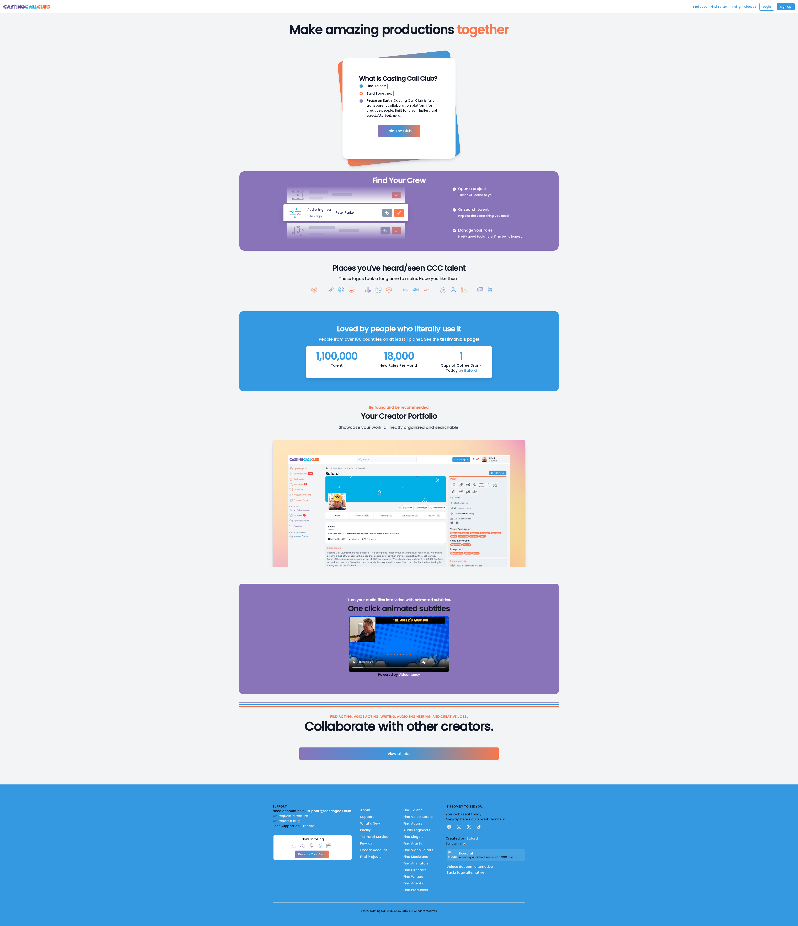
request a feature (293, 816)
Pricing (365, 830)
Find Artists (412, 843)
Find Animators (416, 863)
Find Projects (371, 856)
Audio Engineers (416, 830)
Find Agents (413, 883)
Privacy (366, 843)
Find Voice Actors (418, 816)
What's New (370, 823)
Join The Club (399, 130)
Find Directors (414, 870)
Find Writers (413, 876)
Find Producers (415, 890)
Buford (470, 370)
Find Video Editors (418, 850)
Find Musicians (415, 856)
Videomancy (409, 674)
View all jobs (399, 753)
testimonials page (459, 339)
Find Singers (413, 836)
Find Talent (412, 810)
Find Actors (412, 823)
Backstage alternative (465, 872)
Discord (308, 826)
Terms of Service (374, 836)
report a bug (289, 821)
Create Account (373, 850)
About (365, 810)
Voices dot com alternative (470, 866)
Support (367, 816)
